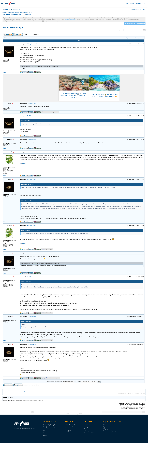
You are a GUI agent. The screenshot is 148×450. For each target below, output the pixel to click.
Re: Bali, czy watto (31, 103)
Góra (4, 72)
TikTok (85, 429)
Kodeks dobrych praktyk (109, 431)
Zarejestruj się (16, 9)
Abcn (35, 66)
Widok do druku (8, 37)
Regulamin (135, 9)
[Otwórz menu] (2, 3)
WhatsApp (87, 431)
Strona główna (6, 14)
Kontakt (45, 435)
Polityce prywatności (70, 19)
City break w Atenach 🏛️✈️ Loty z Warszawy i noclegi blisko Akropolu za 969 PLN (73, 95)
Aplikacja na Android (70, 429)
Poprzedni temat (130, 37)
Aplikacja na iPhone (70, 427)
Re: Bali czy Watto (31, 344)
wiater (43, 112)
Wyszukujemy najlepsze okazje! (136, 3)
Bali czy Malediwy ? (13, 27)
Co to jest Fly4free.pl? (49, 425)
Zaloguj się (7, 9)
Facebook (87, 425)
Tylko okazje (46, 431)
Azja (24, 14)
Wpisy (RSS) (68, 431)
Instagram (87, 427)
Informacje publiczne (109, 433)
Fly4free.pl (10, 3)
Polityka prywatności (108, 429)
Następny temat (140, 37)
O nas (104, 425)
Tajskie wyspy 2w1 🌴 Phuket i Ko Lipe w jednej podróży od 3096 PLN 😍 (104, 95)
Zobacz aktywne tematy (26, 12)
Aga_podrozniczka (47, 378)
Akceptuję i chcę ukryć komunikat (136, 23)
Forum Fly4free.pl (70, 425)
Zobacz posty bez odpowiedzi (11, 12)
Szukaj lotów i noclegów (49, 427)
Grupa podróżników (89, 433)
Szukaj (143, 9)
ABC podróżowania (48, 429)
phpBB (65, 414)
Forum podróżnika (16, 14)
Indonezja (28, 14)
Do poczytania (47, 433)
